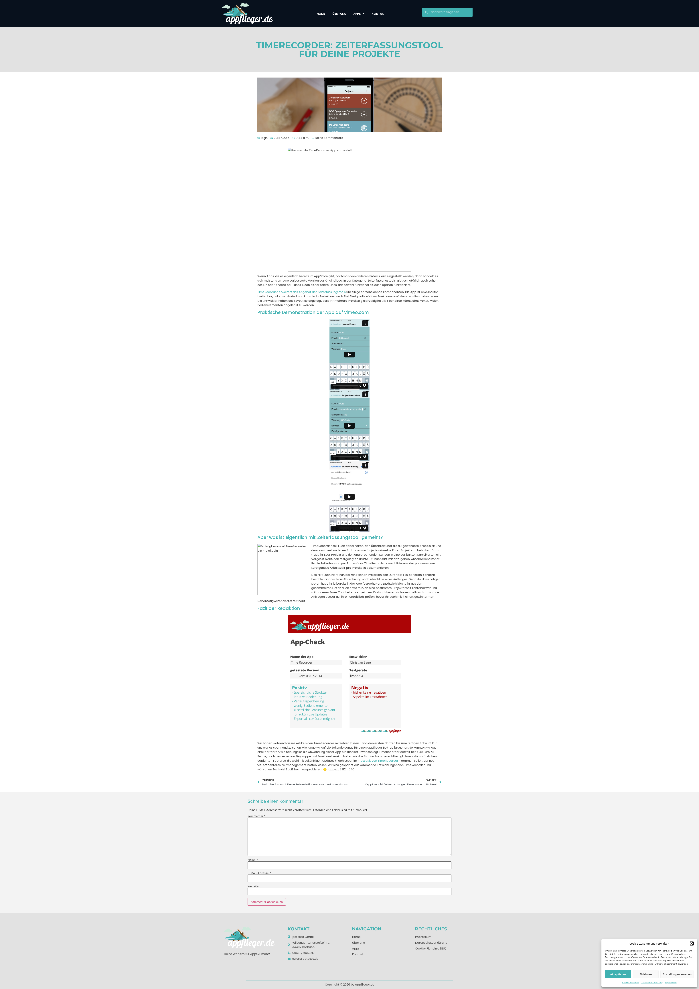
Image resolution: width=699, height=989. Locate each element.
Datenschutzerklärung (652, 982)
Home (321, 14)
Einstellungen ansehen (677, 974)
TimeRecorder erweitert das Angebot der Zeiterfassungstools (301, 292)
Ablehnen (645, 974)
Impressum (671, 982)
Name (253, 860)
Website (253, 886)
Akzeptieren (618, 974)
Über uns (339, 14)
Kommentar (257, 816)
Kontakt (379, 14)
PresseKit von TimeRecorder (378, 761)
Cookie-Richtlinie (630, 982)
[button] (692, 943)
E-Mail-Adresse (259, 873)
